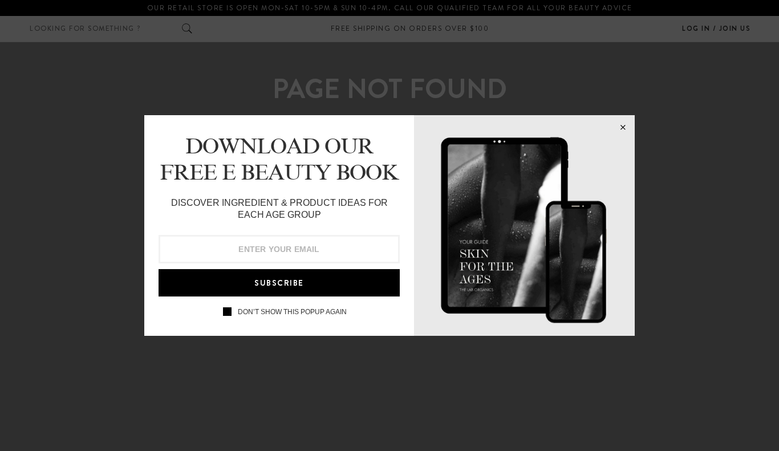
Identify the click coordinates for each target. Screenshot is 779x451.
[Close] (622, 127)
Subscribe (279, 283)
